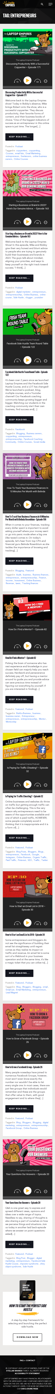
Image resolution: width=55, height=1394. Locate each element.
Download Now (27, 1337)
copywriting (34, 150)
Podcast (19, 146)
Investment (19, 580)
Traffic (37, 860)
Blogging (20, 433)
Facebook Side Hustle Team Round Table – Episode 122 (26, 374)
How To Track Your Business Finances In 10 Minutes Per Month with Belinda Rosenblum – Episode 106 (27, 518)
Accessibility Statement (27, 1373)
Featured (30, 570)
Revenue (10, 583)
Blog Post (20, 1258)
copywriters (21, 150)
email (45, 987)
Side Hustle (18, 297)
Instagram (10, 857)
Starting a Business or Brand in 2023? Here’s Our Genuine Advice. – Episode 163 (26, 235)
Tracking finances (30, 583)
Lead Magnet (12, 992)
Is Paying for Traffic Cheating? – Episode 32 (24, 796)
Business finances (40, 574)
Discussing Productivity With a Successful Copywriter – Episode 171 (23, 94)
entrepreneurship (14, 294)
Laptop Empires (12, 3)
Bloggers (32, 851)
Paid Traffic (11, 860)
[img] (17, 81)
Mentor (42, 719)
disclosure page (29, 1389)
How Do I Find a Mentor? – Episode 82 (20, 658)
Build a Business (23, 713)
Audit (18, 574)
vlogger (29, 297)
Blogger (31, 1258)
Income (9, 580)
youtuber (39, 297)
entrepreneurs (12, 156)
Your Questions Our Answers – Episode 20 (22, 1202)
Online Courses (21, 159)
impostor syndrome (29, 1263)
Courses (9, 153)
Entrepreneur (28, 716)
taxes (18, 583)
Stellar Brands (14, 1371)
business (27, 574)
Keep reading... (19, 137)
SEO (30, 860)
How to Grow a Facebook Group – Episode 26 (23, 1067)
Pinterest (22, 860)
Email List (10, 989)
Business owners (34, 433)
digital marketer (23, 291)
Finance (42, 577)
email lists (19, 153)
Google (35, 854)
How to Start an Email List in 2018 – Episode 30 (25, 934)
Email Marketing (33, 153)
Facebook (20, 429)
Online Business (31, 294)
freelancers (26, 156)
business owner (13, 716)
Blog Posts (21, 851)
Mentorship (11, 721)
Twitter (44, 860)
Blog (18, 987)
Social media (39, 442)
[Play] (28, 80)
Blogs (40, 851)
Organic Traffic (39, 857)
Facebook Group (14, 1128)
